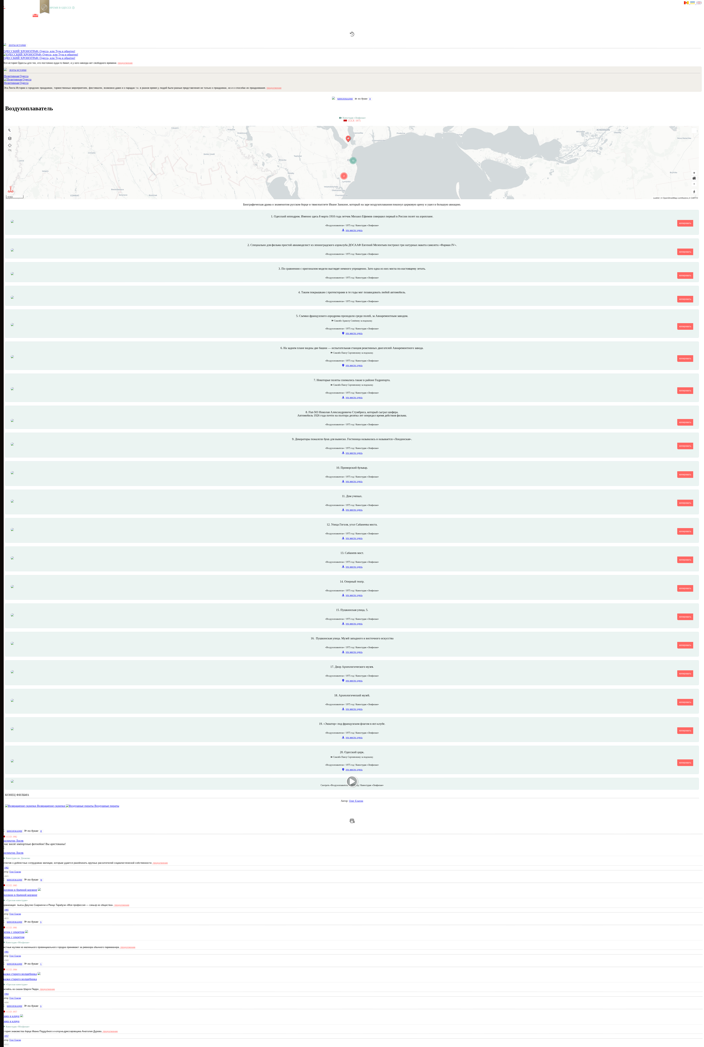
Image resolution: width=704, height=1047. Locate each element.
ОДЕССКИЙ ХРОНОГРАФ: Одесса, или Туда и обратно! (39, 58)
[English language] (699, 3)
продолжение (125, 63)
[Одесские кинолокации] (35, 15)
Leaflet (656, 197)
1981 (6, 952)
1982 (6, 867)
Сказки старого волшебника (19, 979)
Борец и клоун (10, 1021)
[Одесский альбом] (29, 15)
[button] (694, 178)
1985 (6, 910)
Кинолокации (345, 99)
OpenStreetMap (670, 197)
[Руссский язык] (687, 3)
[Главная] (4, 15)
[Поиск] (47, 15)
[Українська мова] (693, 3)
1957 (6, 1036)
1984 (6, 994)
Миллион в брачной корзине (19, 895)
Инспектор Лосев (12, 852)
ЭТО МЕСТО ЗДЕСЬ (354, 230)
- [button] (694, 184)
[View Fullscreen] (694, 130)
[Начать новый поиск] (9, 130)
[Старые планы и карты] (23, 15)
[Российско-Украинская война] (16, 15)
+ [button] (694, 173)
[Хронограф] (10, 15)
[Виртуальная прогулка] (41, 15)
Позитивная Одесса (16, 83)
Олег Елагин (356, 801)
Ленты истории (17, 45)
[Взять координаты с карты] (9, 145)
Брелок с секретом (12, 937)
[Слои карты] (9, 138)
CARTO (694, 197)
